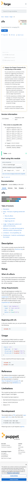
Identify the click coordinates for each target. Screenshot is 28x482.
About (19, 445)
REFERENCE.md (16, 383)
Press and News (21, 452)
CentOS (13, 145)
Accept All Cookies (14, 479)
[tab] (4, 188)
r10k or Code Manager (9, 164)
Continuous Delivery (5, 445)
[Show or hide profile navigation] (22, 3)
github (22, 426)
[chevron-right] (25, 188)
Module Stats (6, 52)
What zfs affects (9, 216)
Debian (18, 147)
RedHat (8, 145)
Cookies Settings (14, 475)
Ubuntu (14, 147)
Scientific (9, 147)
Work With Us (21, 450)
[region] (14, 472)
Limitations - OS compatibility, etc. (12, 232)
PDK (14, 415)
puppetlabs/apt (6, 302)
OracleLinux (19, 145)
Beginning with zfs (9, 221)
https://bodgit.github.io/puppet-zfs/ (11, 381)
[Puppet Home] (10, 440)
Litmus (10, 417)
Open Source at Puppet (6, 458)
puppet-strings (8, 377)
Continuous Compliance (6, 447)
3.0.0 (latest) (5, 118)
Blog (19, 448)
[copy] (24, 170)
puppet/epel (5, 297)
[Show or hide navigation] (26, 4)
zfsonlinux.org (18, 249)
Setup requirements (10, 218)
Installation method (6, 162)
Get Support (3, 453)
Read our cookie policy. (13, 473)
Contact (20, 453)
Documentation (4, 456)
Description (6, 209)
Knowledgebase (4, 455)
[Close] (26, 464)
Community (20, 447)
